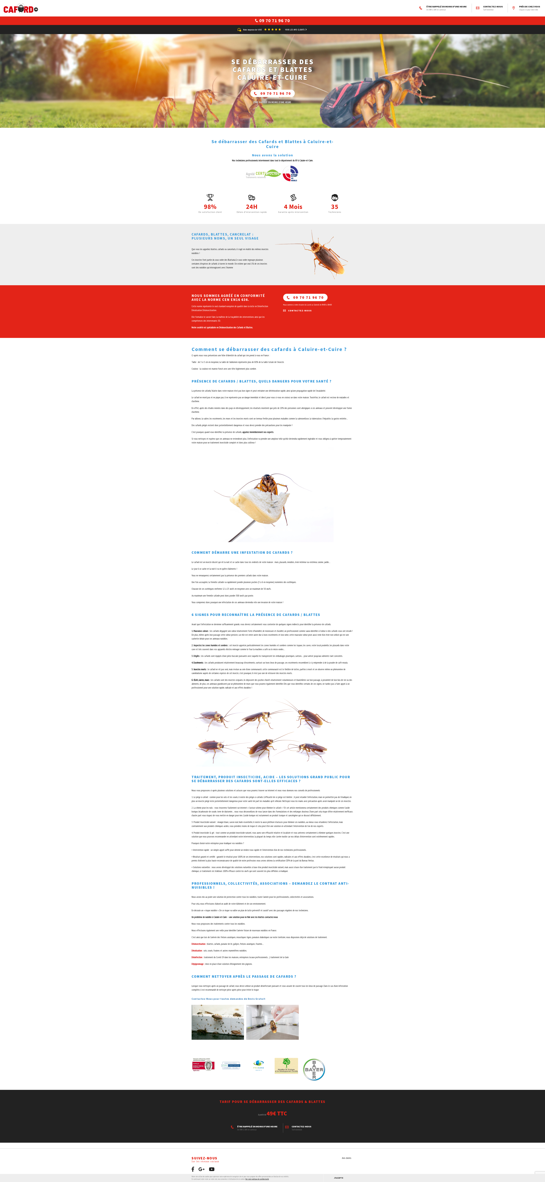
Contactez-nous (493, 8)
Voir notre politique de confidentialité (257, 1179)
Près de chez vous (529, 8)
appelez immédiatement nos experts (257, 432)
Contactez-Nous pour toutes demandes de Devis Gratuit (228, 998)
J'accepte (338, 1178)
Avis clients (346, 1158)
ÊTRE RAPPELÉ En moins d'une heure (272, 102)
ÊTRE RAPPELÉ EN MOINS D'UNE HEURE (446, 8)
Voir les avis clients (295, 30)
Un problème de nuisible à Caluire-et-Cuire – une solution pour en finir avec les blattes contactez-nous (235, 917)
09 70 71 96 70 (275, 93)
